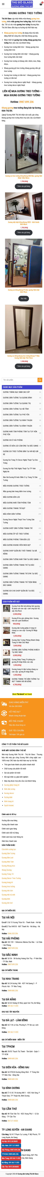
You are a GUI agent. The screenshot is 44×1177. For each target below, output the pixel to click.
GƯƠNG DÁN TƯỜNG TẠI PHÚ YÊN (16, 415)
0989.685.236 (13, 990)
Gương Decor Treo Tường (11, 878)
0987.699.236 (26, 101)
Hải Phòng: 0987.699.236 (11, 1150)
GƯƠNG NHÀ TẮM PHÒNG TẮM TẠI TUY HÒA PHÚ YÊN (20, 433)
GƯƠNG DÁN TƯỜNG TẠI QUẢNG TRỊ (17, 403)
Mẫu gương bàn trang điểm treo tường (17, 491)
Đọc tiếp (24, 298)
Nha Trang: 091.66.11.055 (11, 1158)
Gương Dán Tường (8, 853)
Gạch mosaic (9, 805)
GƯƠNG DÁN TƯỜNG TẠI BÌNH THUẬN (17, 426)
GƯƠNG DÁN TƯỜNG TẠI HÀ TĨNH (16, 409)
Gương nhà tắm (7, 891)
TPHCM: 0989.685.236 (10, 1154)
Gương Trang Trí (7, 874)
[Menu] (3, 4)
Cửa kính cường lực (9, 849)
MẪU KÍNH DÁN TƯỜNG (12, 514)
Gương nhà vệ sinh (8, 895)
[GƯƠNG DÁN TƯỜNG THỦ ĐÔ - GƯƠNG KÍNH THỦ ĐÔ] (22, 4)
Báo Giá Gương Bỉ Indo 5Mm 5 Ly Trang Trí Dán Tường (20, 478)
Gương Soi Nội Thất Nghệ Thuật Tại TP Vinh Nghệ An (19, 470)
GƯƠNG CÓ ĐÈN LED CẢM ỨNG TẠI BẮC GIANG (20, 446)
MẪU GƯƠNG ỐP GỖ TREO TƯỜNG (16, 534)
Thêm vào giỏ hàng (23, 186)
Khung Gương (6, 870)
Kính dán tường (9, 789)
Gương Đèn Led (7, 857)
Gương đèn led (7, 903)
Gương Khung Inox (8, 866)
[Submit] (40, 380)
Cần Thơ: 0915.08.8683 (10, 1167)
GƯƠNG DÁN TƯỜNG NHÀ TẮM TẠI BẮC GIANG (20, 559)
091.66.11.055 (13, 1006)
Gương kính (6, 899)
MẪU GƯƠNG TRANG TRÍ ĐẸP (14, 508)
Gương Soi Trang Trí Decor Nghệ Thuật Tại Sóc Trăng (20, 461)
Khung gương (7, 107)
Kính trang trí (8, 801)
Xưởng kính (8, 797)
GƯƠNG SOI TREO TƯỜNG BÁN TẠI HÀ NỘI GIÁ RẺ (20, 452)
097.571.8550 (13, 1121)
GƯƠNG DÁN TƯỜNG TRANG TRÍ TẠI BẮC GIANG (18, 566)
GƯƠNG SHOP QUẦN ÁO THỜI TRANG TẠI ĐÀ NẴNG (20, 552)
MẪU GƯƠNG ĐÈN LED (11, 497)
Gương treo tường (8, 886)
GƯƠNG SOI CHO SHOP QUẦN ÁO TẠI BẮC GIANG (18, 592)
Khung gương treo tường (13, 33)
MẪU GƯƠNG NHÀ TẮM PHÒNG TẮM (17, 503)
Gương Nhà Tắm (8, 862)
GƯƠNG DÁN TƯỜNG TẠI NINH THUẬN (17, 420)
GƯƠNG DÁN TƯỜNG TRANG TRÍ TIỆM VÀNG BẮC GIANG (20, 583)
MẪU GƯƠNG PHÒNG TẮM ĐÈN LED (16, 539)
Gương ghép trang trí (11, 785)
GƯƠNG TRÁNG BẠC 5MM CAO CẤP (16, 392)
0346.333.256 (13, 933)
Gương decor (9, 793)
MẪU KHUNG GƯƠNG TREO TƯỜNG (16, 486)
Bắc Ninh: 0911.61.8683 (10, 1145)
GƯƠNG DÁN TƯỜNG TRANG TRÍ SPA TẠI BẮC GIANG (20, 575)
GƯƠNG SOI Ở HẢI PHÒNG (13, 440)
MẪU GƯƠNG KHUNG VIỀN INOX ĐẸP (17, 545)
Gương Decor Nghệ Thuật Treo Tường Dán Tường (18, 521)
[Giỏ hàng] (41, 4)
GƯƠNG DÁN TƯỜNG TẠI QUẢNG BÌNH (17, 398)
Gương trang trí (7, 882)
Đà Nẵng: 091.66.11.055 (10, 1162)
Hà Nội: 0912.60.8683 (10, 1141)
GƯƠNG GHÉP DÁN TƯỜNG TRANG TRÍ (17, 528)
